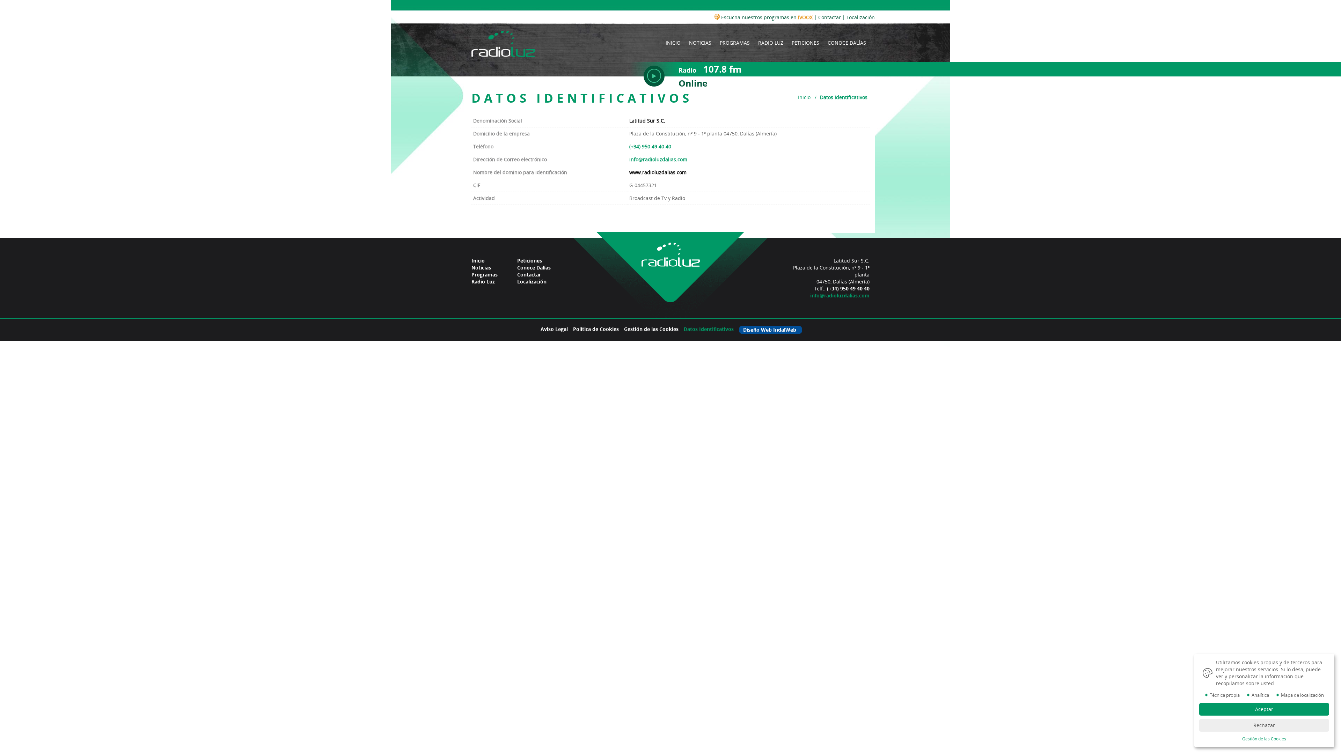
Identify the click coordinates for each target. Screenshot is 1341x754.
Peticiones (529, 260)
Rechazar (1264, 725)
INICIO (673, 42)
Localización (861, 17)
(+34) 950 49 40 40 (650, 146)
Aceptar (1264, 709)
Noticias (481, 267)
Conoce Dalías (534, 267)
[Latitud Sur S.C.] (503, 42)
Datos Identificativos (709, 329)
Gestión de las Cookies (651, 329)
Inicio (804, 97)
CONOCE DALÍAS (847, 42)
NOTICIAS (700, 42)
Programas (484, 274)
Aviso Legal (554, 329)
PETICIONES (805, 42)
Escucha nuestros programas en (766, 17)
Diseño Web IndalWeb (769, 329)
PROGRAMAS (735, 42)
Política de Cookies (596, 329)
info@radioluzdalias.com (658, 159)
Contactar (829, 17)
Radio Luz (483, 281)
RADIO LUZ (770, 42)
